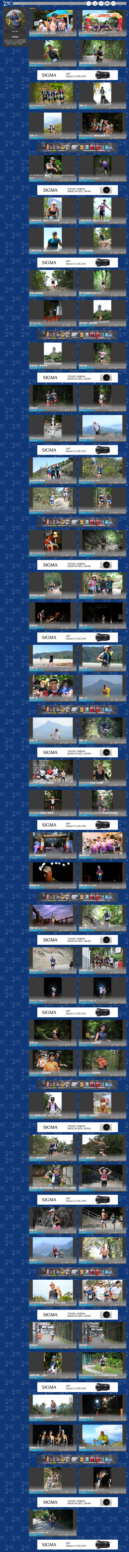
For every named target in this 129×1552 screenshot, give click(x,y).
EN (125, 3)
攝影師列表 (17, 3)
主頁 (118, 3)
